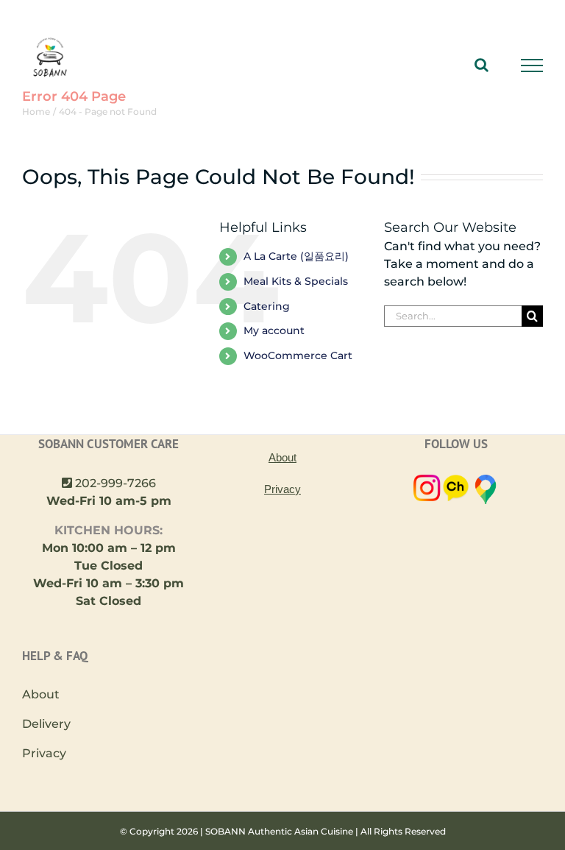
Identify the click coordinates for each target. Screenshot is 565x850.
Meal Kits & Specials (296, 281)
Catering (267, 306)
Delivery (46, 724)
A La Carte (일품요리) (296, 256)
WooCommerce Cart (298, 355)
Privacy (44, 753)
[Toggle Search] (481, 64)
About (41, 694)
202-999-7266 (115, 483)
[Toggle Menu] (532, 65)
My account (274, 330)
